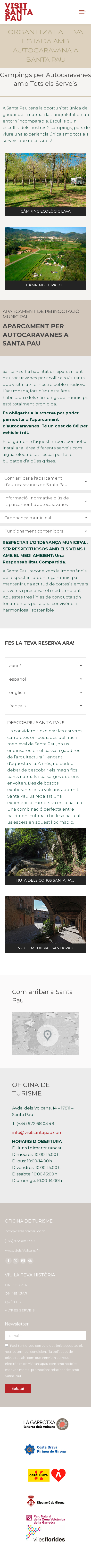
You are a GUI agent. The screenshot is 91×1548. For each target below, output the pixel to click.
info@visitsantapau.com (37, 1132)
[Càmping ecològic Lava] (45, 184)
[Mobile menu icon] (82, 11)
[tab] (45, 481)
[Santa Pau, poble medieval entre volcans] (45, 924)
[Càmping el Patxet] (45, 258)
